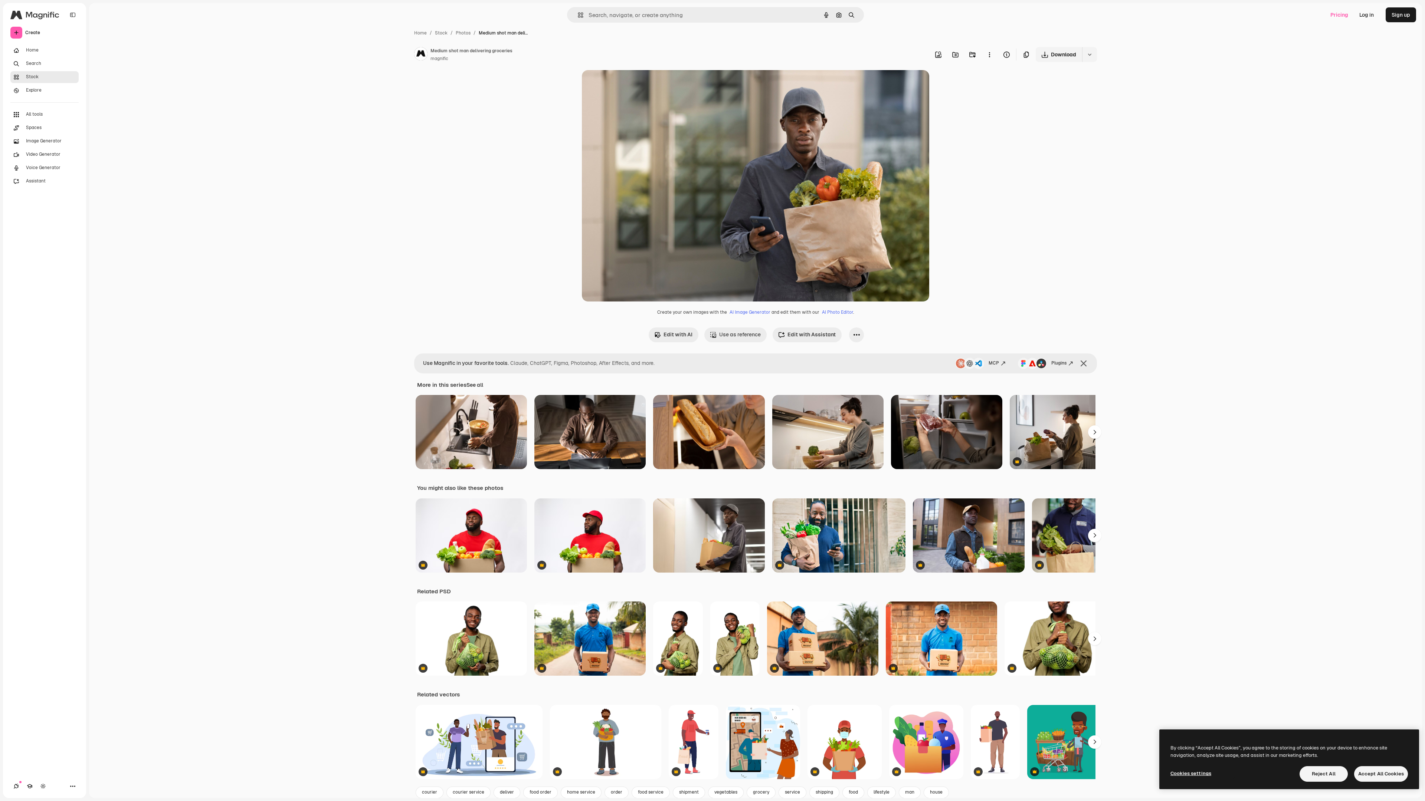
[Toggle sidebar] (73, 15)
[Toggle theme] (43, 786)
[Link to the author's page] (421, 55)
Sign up (1401, 14)
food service (651, 792)
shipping (824, 792)
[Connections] (16, 786)
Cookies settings (1190, 773)
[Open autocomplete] (577, 15)
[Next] (1094, 432)
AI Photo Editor (837, 312)
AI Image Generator (750, 312)
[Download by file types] (1089, 54)
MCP (994, 363)
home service (581, 792)
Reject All (1324, 774)
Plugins (1059, 363)
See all (474, 385)
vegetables (725, 792)
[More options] (989, 54)
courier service (468, 792)
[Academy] (30, 786)
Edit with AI (678, 334)
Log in (1366, 14)
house (936, 792)
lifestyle (882, 792)
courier (429, 792)
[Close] (1083, 363)
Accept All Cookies (1381, 774)
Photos (463, 33)
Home (420, 33)
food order (540, 792)
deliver (507, 792)
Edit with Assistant (811, 334)
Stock (441, 33)
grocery (761, 792)
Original (629, 84)
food (853, 792)
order (616, 792)
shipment (689, 792)
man (909, 792)
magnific (439, 59)
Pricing (1339, 14)
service (792, 792)
